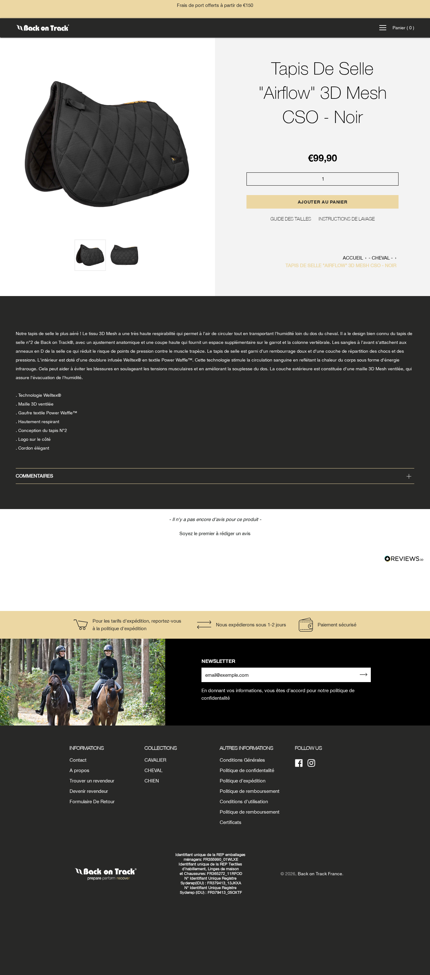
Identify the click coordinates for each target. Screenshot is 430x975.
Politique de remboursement (250, 791)
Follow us (308, 748)
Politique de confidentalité (247, 770)
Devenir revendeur (89, 791)
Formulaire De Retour (92, 801)
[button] (215, 533)
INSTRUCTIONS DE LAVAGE (347, 218)
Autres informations (246, 748)
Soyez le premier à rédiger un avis (215, 533)
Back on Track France (320, 873)
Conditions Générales (242, 760)
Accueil (353, 258)
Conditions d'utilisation (244, 801)
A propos (79, 770)
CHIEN (151, 780)
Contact (78, 760)
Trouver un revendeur (92, 780)
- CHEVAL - (381, 258)
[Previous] (8, 144)
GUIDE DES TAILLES (290, 218)
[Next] (207, 144)
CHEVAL (153, 770)
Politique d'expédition (242, 780)
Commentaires (34, 476)
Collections (160, 748)
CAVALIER (155, 760)
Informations (87, 748)
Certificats (230, 822)
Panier (403, 27)
